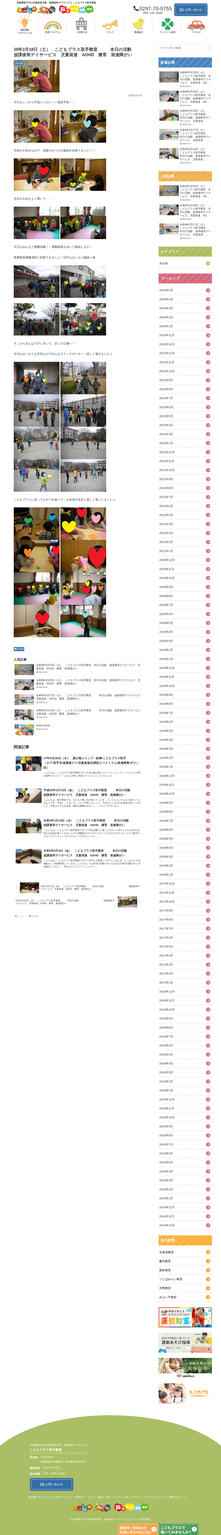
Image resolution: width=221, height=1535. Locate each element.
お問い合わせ (193, 9)
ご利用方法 (78, 1497)
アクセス (136, 1497)
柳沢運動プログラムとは (39, 1497)
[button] (208, 48)
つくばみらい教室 (170, 1279)
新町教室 (165, 1270)
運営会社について (177, 1497)
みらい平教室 (168, 1297)
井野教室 (165, 1288)
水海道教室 (166, 1252)
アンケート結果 (121, 1497)
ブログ (91, 1497)
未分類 (20, 649)
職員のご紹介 (104, 1497)
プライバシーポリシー (155, 1497)
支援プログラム (62, 1497)
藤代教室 (165, 1261)
